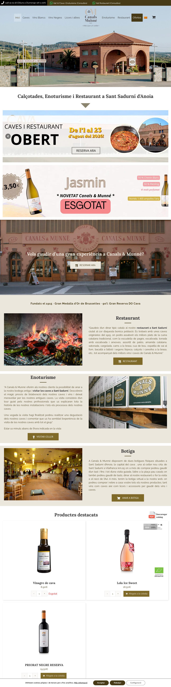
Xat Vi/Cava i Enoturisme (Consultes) (70, 3)
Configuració (135, 683)
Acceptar (101, 683)
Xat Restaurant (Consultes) (108, 3)
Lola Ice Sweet (127, 583)
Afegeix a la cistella (138, 593)
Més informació (80, 683)
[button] (6, 340)
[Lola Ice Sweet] (127, 550)
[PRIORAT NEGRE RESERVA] (44, 632)
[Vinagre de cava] (44, 550)
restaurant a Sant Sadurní (152, 327)
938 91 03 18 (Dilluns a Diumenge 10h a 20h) (25, 3)
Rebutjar (117, 683)
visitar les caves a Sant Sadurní (50, 390)
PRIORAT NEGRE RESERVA (44, 665)
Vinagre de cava (44, 583)
